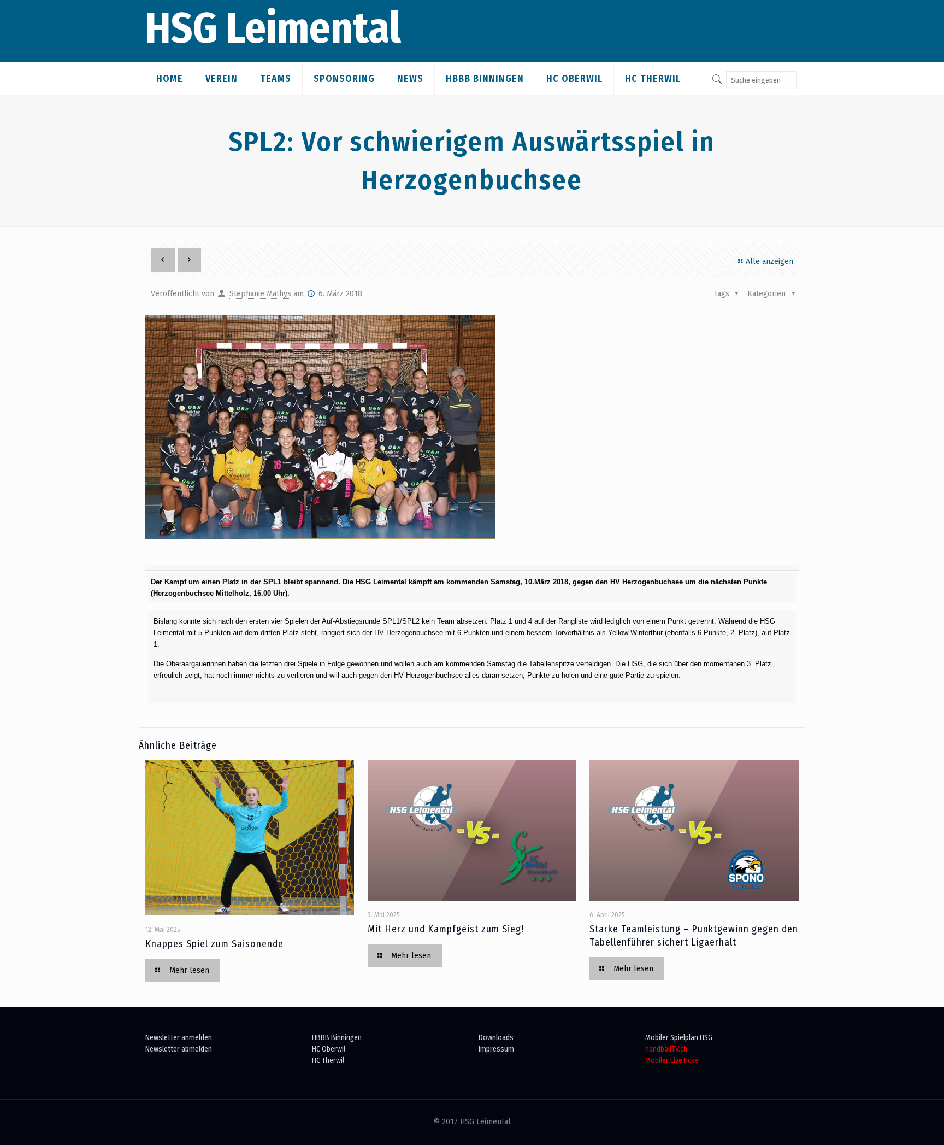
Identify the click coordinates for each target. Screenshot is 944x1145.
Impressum (496, 1049)
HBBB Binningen (337, 1037)
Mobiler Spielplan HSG (678, 1037)
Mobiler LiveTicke (671, 1060)
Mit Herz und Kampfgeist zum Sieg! (446, 929)
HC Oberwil (328, 1049)
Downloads (496, 1037)
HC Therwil (328, 1060)
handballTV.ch (666, 1049)
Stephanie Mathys (260, 293)
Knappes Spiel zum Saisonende (214, 944)
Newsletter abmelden (178, 1049)
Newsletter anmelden (178, 1037)
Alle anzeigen (769, 261)
